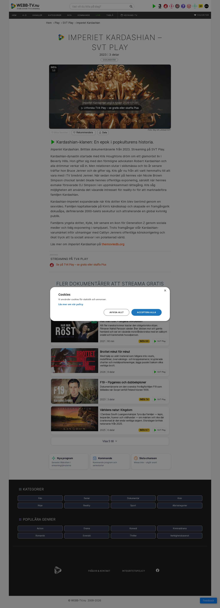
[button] (146, 312)
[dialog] (110, 304)
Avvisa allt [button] (116, 312)
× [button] (165, 290)
